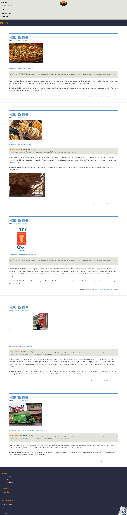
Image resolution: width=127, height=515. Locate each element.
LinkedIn (4, 480)
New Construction (98, 380)
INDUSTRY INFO (18, 37)
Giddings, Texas (6, 513)
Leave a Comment (114, 96)
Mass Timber (4, 17)
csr (103, 461)
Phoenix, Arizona (6, 507)
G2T (97, 203)
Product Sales (101, 203)
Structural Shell (6, 13)
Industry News (97, 96)
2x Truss (3, 9)
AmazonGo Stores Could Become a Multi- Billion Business (27, 430)
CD (96, 289)
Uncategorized (87, 203)
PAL (103, 380)
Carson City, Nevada (7, 504)
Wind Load (106, 289)
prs (105, 96)
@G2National (5, 477)
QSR (108, 96)
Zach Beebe (24, 40)
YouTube (4, 483)
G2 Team (4, 492)
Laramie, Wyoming (6, 510)
